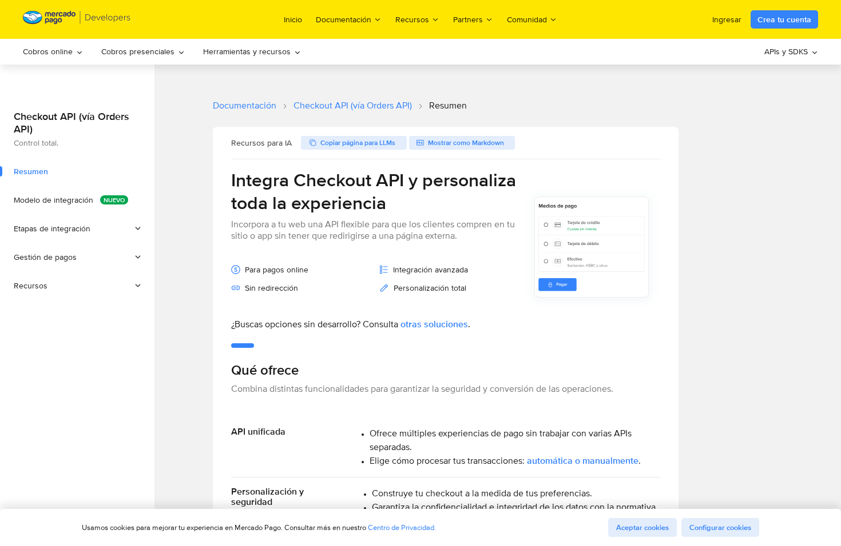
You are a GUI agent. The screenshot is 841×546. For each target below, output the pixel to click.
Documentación (244, 105)
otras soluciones (434, 324)
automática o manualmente (582, 460)
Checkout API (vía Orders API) (352, 105)
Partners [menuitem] (468, 19)
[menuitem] (53, 52)
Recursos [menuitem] (412, 19)
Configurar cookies (720, 527)
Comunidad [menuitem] (527, 19)
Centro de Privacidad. (402, 527)
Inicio (293, 19)
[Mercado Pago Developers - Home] (77, 20)
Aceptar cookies (642, 527)
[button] (77, 228)
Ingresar (726, 19)
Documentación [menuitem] (343, 19)
